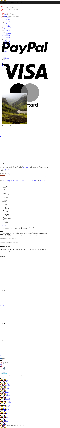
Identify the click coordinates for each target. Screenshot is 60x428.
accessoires (43, 180)
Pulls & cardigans (8, 21)
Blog (2, 419)
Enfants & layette (8, 30)
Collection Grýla (8, 35)
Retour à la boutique (4, 35)
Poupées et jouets (8, 19)
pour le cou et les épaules (12, 181)
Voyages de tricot (4, 196)
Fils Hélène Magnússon (7, 41)
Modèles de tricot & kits (6, 13)
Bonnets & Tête (7, 213)
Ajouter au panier (2, 175)
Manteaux (7, 22)
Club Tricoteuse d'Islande (5, 184)
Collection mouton (8, 38)
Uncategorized (3, 191)
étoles (40, 180)
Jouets (6, 204)
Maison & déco (7, 203)
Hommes (7, 29)
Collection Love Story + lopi (7, 218)
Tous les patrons (6, 14)
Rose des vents (2, 305)
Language (1, 173)
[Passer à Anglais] (2, 61)
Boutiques (3, 59)
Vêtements (5, 20)
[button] (2, 28)
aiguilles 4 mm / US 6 (22, 181)
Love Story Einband (25, 167)
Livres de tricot (6, 46)
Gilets (4, 188)
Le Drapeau (1, 322)
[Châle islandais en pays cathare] (4, 130)
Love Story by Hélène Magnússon (8, 169)
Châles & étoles (8, 25)
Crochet (6, 207)
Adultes (25, 180)
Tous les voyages (6, 51)
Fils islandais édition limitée (7, 43)
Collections (4, 180)
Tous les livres (6, 45)
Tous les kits (5, 15)
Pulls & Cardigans (5, 186)
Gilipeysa (1, 272)
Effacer (9, 173)
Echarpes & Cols (8, 26)
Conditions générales (6, 58)
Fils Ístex (5, 42)
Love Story (26, 181)
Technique (5, 16)
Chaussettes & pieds (8, 27)
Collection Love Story (8, 33)
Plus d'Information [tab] (4, 225)
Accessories (5, 24)
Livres (3, 44)
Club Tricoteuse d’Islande (6, 382)
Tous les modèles (34, 180)
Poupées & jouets (8, 31)
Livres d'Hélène (5, 200)
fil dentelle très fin (4, 181)
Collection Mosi (8, 37)
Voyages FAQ (6, 52)
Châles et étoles (21, 180)
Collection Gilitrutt (8, 34)
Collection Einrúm (8, 36)
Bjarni (1, 355)
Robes (6, 23)
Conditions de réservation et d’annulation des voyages (10, 418)
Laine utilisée (5, 32)
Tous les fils (5, 40)
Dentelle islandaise (28, 180)
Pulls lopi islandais (8, 17)
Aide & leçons (4, 55)
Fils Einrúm (4, 410)
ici (6, 170)
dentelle (18, 181)
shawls (8, 181)
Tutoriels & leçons (5, 421)
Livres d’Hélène (6, 47)
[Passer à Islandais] (2, 65)
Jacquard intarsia (8, 18)
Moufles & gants (7, 394)
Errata (5, 57)
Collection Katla (5, 217)
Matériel (3, 48)
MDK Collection (4, 223)
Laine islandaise (4, 39)
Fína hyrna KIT (2, 338)
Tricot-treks (4, 50)
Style (4, 28)
